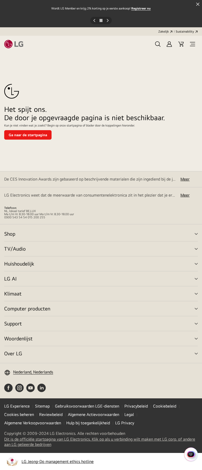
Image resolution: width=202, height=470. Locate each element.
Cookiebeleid (164, 406)
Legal (129, 414)
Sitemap (42, 406)
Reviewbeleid (51, 414)
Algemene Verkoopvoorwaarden (32, 422)
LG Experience (17, 406)
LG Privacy (124, 422)
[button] (158, 44)
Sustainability (185, 31)
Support (13, 323)
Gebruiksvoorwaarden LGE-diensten (87, 406)
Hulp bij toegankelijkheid (88, 422)
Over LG (13, 353)
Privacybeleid (136, 406)
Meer (185, 179)
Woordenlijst (18, 338)
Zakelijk (163, 31)
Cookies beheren (19, 414)
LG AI (10, 279)
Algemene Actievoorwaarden (93, 414)
